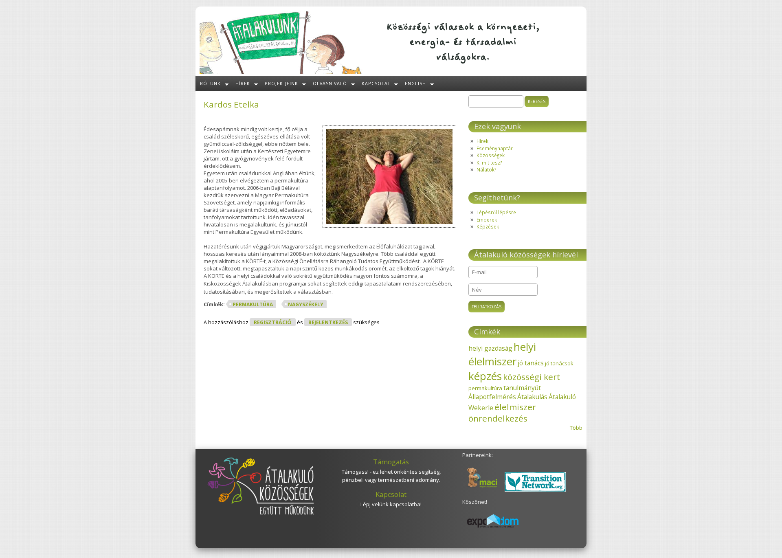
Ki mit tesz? (489, 162)
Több (576, 427)
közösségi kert (531, 376)
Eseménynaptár (495, 148)
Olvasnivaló (330, 83)
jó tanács (531, 362)
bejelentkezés (328, 322)
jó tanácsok (559, 363)
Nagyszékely (305, 304)
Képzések (488, 226)
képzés (485, 376)
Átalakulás (532, 396)
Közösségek (491, 155)
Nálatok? (486, 169)
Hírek (242, 83)
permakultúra (253, 304)
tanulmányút (522, 387)
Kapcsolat (376, 83)
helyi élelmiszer (502, 354)
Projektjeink (282, 83)
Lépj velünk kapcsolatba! (391, 504)
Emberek (487, 219)
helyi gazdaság (490, 348)
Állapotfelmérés (492, 396)
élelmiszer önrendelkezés (502, 412)
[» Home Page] (281, 72)
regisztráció (273, 322)
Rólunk (210, 83)
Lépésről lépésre (496, 212)
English (415, 83)
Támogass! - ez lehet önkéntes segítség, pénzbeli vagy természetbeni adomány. (391, 475)
